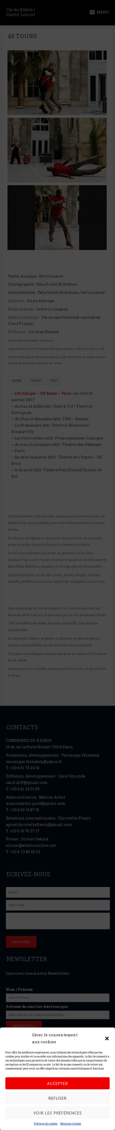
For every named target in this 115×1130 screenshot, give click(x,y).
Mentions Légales (70, 1123)
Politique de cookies (45, 1123)
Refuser (57, 1098)
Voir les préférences (57, 1113)
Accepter (57, 1083)
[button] (107, 1038)
